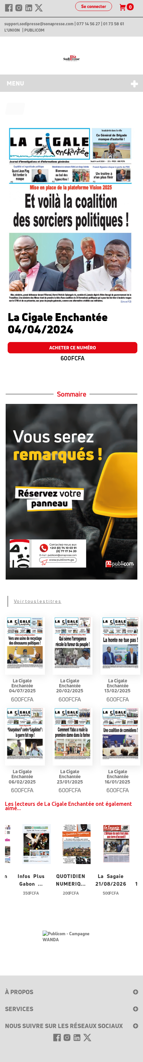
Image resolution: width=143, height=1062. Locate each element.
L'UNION (12, 30)
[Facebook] (9, 11)
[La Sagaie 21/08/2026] (116, 843)
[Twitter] (38, 11)
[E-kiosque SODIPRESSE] (71, 58)
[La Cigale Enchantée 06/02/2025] (25, 734)
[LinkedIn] (29, 11)
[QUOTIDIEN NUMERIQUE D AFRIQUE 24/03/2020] (76, 843)
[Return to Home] (15, 109)
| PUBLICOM (33, 30)
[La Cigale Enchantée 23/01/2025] (72, 734)
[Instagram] (19, 11)
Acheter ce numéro (72, 347)
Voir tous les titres (38, 601)
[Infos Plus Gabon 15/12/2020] (37, 843)
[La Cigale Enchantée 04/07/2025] (25, 643)
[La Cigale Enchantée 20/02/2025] (72, 643)
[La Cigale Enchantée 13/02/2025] (120, 643)
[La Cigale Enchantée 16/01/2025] (120, 734)
